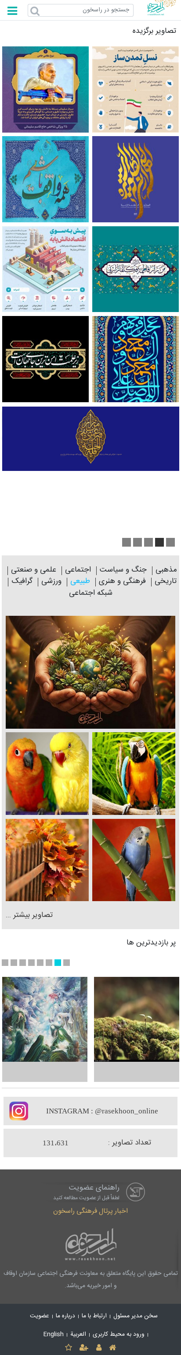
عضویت (39, 1316)
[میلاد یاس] (44, 1019)
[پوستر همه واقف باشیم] (45, 179)
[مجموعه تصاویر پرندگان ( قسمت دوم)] (47, 773)
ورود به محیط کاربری (119, 1334)
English (53, 1334)
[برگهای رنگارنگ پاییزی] (47, 860)
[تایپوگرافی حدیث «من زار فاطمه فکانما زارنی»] (135, 269)
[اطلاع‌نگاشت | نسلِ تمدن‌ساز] (135, 89)
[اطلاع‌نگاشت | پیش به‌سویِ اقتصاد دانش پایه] (45, 269)
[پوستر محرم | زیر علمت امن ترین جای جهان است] (45, 359)
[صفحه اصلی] (112, 1347)
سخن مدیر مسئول (135, 1316)
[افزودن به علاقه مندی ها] (68, 1347)
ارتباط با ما (94, 1316)
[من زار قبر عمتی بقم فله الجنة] (90, 439)
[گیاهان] (136, 1019)
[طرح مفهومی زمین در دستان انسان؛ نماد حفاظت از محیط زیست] (90, 672)
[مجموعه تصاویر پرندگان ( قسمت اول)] (133, 860)
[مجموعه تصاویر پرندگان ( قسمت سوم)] (133, 773)
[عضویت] (84, 1347)
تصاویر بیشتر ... (29, 915)
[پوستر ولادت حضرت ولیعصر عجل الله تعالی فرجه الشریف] (135, 179)
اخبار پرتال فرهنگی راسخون (90, 1211)
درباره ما (65, 1316)
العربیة (78, 1334)
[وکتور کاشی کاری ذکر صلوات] (135, 359)
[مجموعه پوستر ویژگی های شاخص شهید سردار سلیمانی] (45, 89)
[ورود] (98, 1347)
